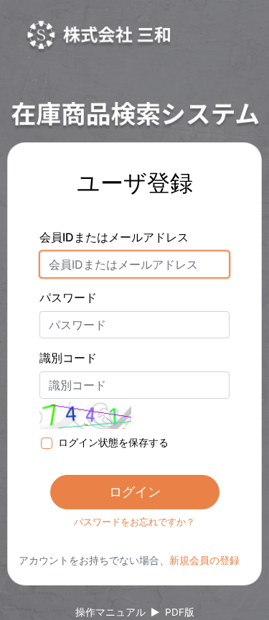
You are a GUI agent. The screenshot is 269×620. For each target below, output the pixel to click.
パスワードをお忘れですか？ (134, 521)
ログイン (135, 491)
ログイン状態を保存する (113, 442)
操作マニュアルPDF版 (134, 612)
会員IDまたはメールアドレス (114, 237)
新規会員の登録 (204, 560)
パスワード (68, 297)
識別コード (68, 358)
